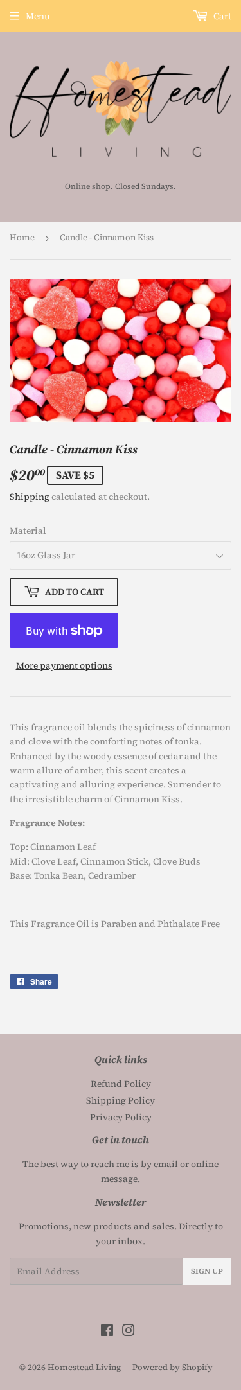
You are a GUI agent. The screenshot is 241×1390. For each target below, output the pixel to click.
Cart (221, 16)
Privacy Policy (121, 1117)
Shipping (29, 496)
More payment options (64, 665)
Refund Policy (121, 1083)
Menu (38, 16)
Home (22, 237)
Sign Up (207, 1271)
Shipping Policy (120, 1100)
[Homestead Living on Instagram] (128, 1332)
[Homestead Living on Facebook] (107, 1332)
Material (28, 530)
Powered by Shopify (172, 1367)
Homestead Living (84, 1367)
